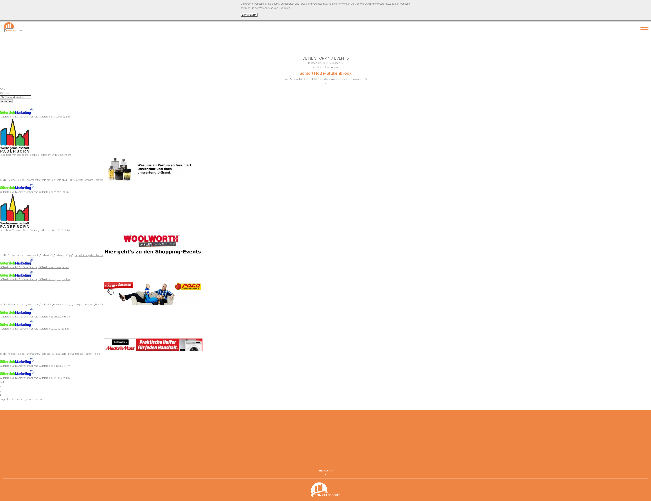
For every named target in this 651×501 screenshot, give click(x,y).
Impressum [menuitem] (326, 470)
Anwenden (6, 101)
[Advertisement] (325, 42)
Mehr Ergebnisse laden (29, 399)
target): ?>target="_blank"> (90, 180)
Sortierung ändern (331, 79)
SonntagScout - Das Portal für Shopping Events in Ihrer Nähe (12, 27)
